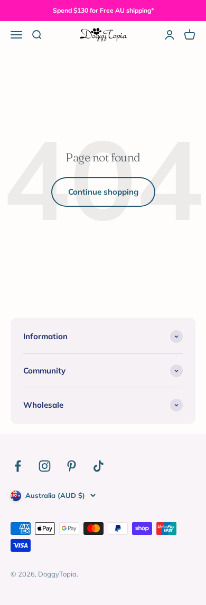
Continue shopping (103, 192)
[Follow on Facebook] (18, 466)
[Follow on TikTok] (98, 466)
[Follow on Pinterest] (71, 466)
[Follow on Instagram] (45, 466)
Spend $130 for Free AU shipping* (103, 10)
